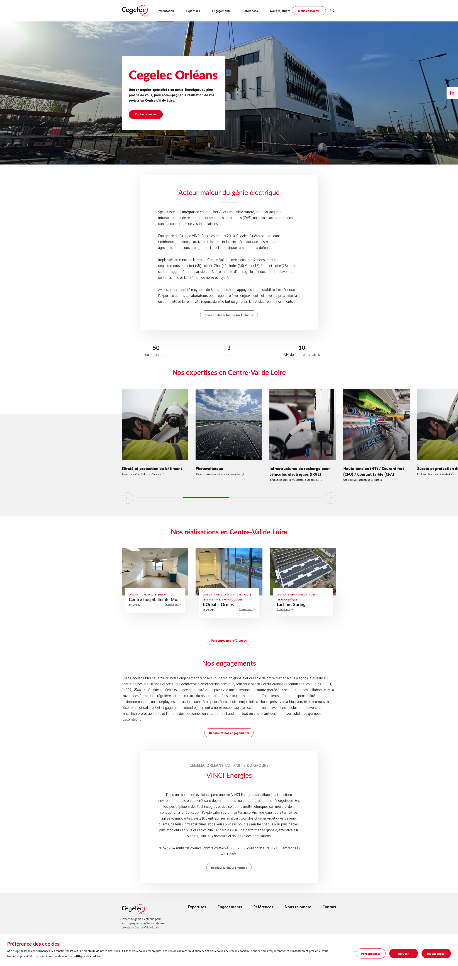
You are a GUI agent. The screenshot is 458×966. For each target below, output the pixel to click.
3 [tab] (252, 497)
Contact (329, 906)
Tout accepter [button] (436, 953)
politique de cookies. (87, 956)
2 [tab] (206, 497)
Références (250, 10)
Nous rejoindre (280, 10)
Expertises (193, 10)
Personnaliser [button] (370, 953)
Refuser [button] (403, 953)
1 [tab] (160, 497)
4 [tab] (298, 497)
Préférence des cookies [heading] (33, 944)
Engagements (221, 10)
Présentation (165, 10)
